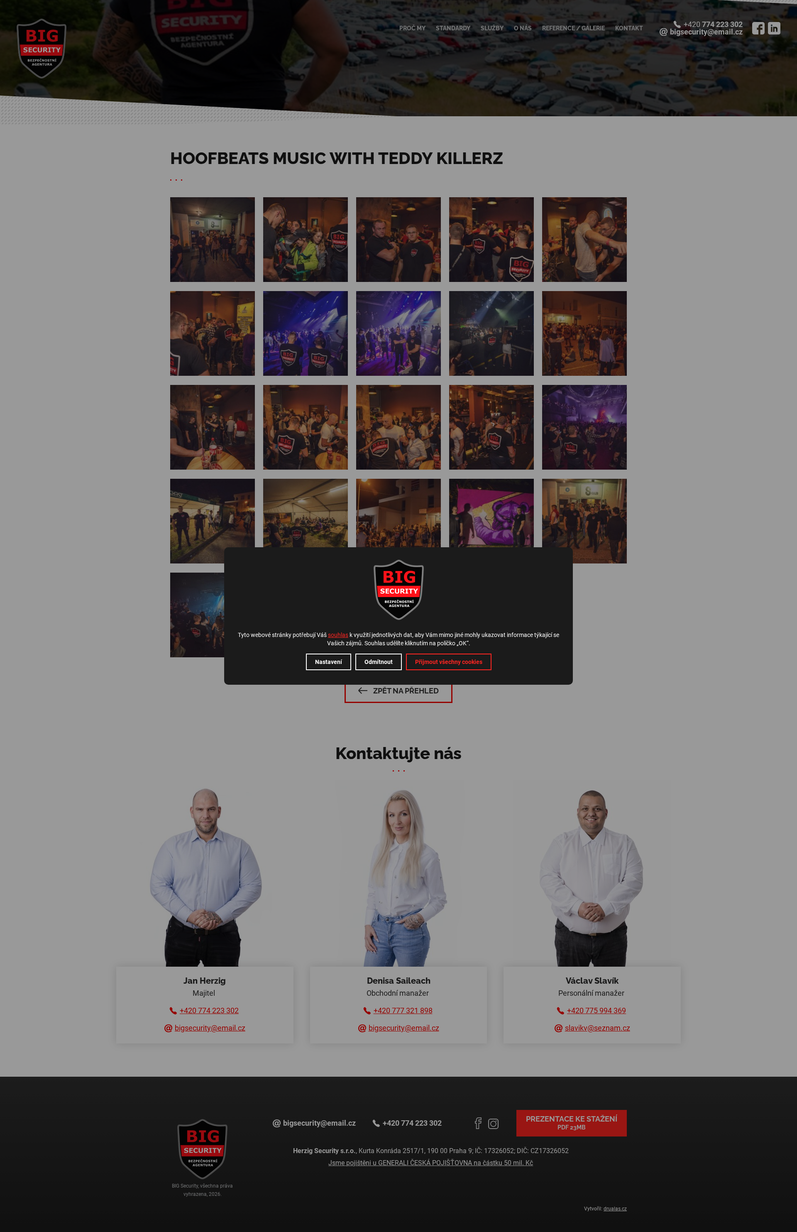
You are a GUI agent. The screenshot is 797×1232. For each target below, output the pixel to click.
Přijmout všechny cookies (448, 662)
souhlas (338, 635)
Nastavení (328, 662)
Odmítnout (378, 662)
